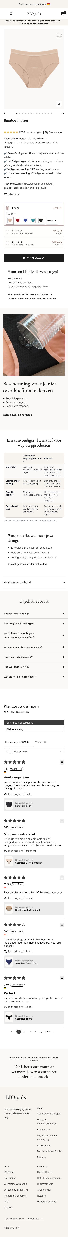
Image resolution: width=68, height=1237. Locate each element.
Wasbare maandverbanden (46, 1121)
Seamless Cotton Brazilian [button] (28, 862)
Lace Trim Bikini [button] (23, 806)
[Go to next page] (55, 1032)
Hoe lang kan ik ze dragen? (19, 623)
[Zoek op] (11, 13)
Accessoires (44, 1145)
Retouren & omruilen (15, 1195)
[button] (11, 132)
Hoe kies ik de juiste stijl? (18, 656)
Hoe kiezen (10, 1177)
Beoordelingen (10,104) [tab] (17, 742)
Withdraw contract (47, 1201)
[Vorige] (5, 113)
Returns (41, 1157)
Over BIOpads (44, 1171)
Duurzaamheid (45, 1183)
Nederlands (33, 1218)
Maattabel (12, 194)
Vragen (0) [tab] (40, 742)
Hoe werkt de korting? (16, 666)
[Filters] (7, 751)
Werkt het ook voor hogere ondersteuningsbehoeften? (19, 635)
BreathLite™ (43, 1129)
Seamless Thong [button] (23, 1018)
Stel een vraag (14, 729)
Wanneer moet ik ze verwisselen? (23, 647)
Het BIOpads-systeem (49, 1177)
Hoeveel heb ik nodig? (16, 613)
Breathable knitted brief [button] (27, 910)
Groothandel (44, 1189)
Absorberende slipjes (48, 1113)
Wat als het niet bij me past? (20, 676)
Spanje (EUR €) (13, 1218)
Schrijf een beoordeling (20, 722)
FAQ (6, 1201)
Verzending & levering (16, 1189)
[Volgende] (63, 113)
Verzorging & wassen (15, 1183)
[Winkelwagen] (62, 13)
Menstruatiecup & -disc (49, 1151)
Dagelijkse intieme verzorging (47, 1137)
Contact (8, 1207)
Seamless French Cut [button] (26, 963)
